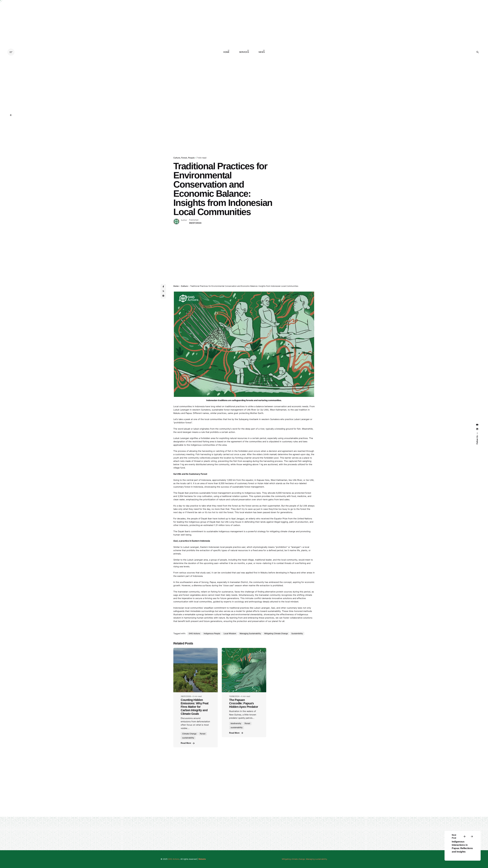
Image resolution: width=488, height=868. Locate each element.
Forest (184, 158)
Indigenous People (212, 633)
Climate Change (189, 734)
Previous (170, 344)
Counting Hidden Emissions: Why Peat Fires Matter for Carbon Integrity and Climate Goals (195, 706)
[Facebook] (163, 286)
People (191, 158)
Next (318, 344)
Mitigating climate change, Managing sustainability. (304, 859)
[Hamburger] (10, 52)
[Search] (478, 52)
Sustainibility (297, 633)
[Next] (471, 836)
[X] (163, 291)
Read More (186, 743)
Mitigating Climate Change (276, 633)
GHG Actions (194, 633)
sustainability (188, 738)
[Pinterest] (163, 295)
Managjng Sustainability (250, 633)
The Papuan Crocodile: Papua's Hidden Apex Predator (243, 703)
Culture (176, 158)
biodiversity (236, 723)
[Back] (10, 115)
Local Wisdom (230, 633)
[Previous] (464, 836)
